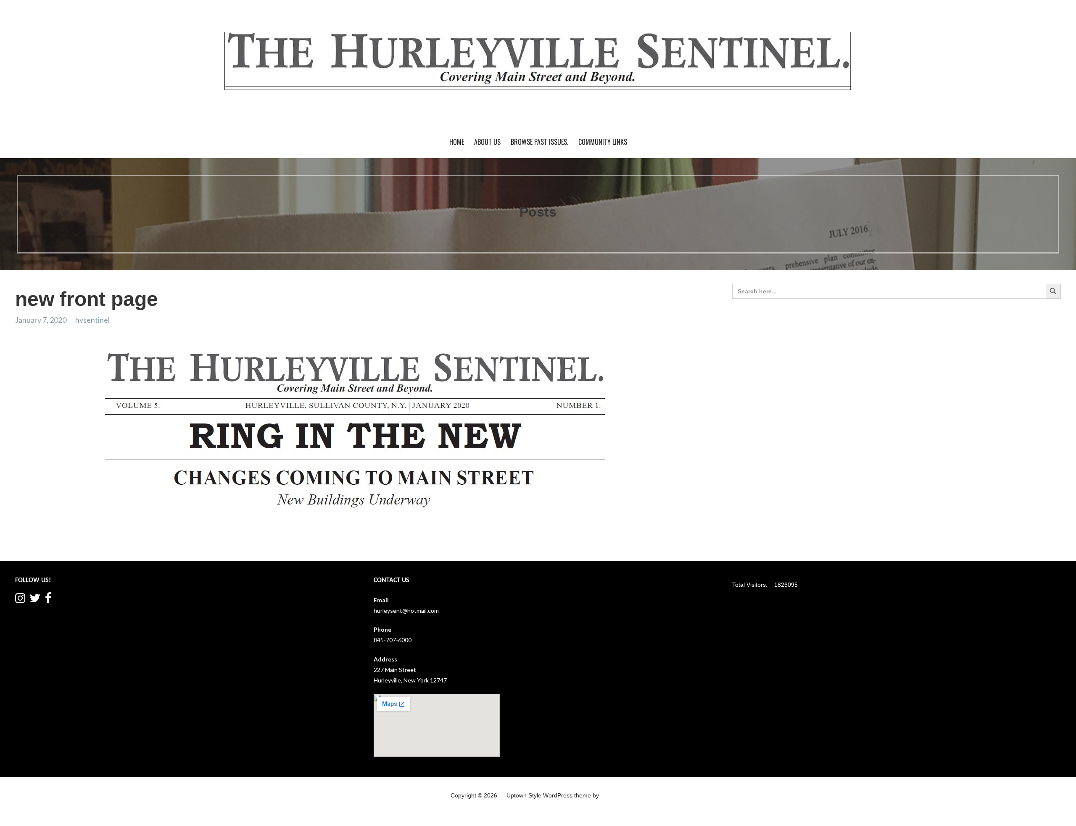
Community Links (602, 142)
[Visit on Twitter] (34, 600)
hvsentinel (92, 319)
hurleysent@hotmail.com (406, 610)
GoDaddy (613, 795)
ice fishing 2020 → (674, 544)
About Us (487, 142)
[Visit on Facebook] (48, 600)
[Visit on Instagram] (20, 600)
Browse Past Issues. (539, 142)
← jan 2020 (32, 544)
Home (456, 142)
